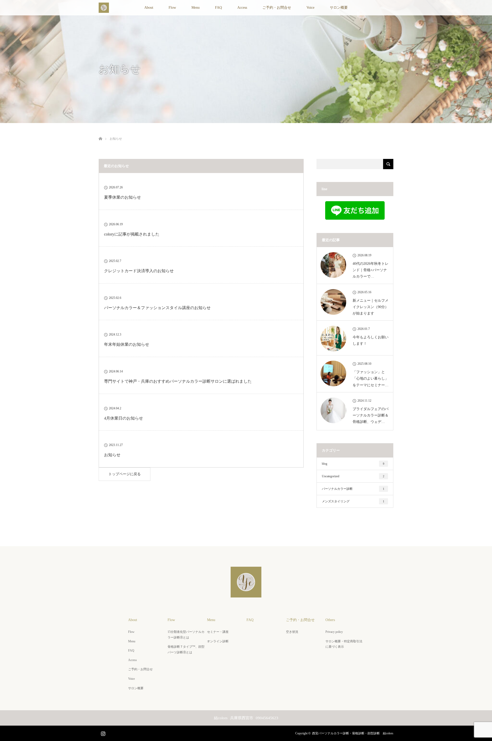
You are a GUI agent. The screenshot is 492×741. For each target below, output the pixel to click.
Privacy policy (334, 632)
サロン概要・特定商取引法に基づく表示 (343, 644)
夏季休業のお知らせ (122, 197)
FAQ (218, 7)
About (148, 7)
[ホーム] (100, 133)
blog (353, 463)
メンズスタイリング (353, 501)
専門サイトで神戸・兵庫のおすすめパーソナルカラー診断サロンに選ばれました (178, 381)
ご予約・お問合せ (276, 7)
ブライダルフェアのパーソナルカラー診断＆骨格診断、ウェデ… (370, 415)
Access (242, 7)
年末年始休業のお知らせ (126, 344)
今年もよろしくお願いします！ (370, 340)
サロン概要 (339, 7)
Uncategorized (353, 476)
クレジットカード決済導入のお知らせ (139, 271)
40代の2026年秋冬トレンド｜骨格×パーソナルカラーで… (370, 270)
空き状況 (292, 632)
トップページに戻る (124, 474)
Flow (172, 7)
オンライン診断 (218, 641)
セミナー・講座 (218, 632)
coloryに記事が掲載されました (131, 234)
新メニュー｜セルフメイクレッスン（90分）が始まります (370, 307)
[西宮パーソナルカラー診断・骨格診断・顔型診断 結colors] (246, 594)
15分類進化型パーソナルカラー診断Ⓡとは (186, 634)
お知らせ (112, 455)
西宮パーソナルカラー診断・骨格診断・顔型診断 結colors (352, 733)
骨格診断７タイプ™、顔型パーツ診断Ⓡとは (186, 649)
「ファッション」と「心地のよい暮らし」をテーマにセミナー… (370, 378)
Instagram (102, 732)
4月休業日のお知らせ (123, 418)
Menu (195, 7)
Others (330, 620)
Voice (310, 7)
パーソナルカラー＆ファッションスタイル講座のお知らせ (157, 308)
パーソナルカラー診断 (353, 489)
